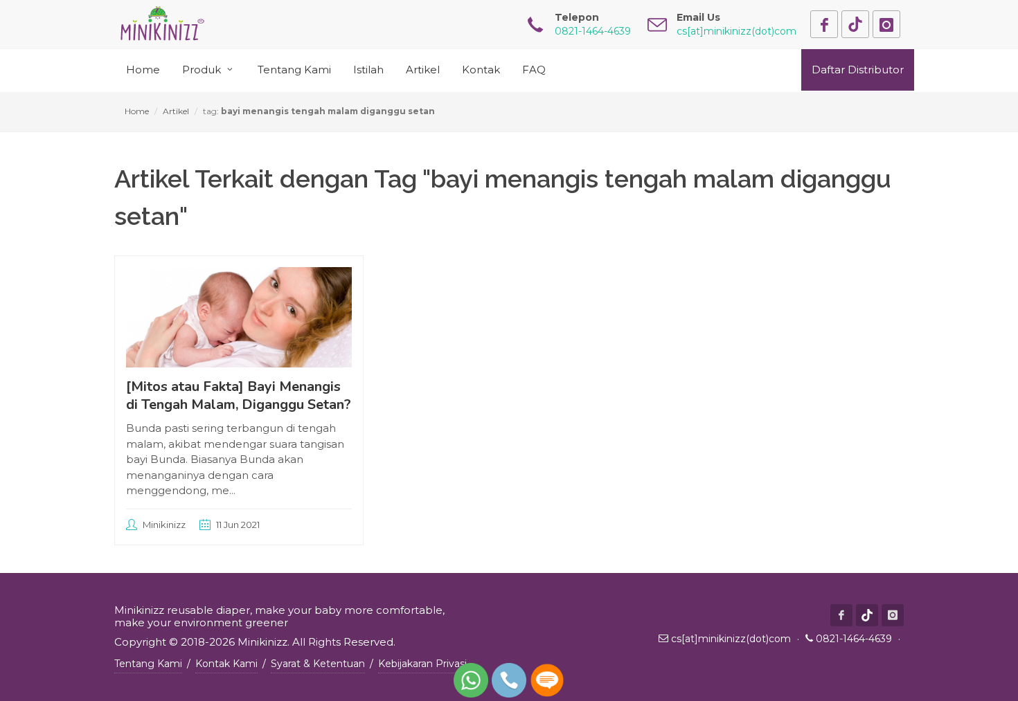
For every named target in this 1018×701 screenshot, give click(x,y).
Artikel (176, 111)
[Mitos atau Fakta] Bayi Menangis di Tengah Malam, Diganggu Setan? (238, 395)
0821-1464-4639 (854, 638)
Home (137, 111)
